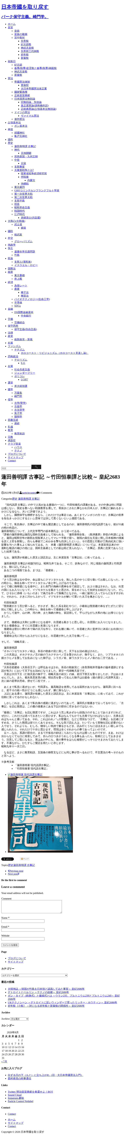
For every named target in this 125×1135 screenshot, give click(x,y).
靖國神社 (19, 132)
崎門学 (18, 396)
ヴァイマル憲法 (30, 115)
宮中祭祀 (19, 37)
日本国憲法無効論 (24, 98)
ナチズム (19, 349)
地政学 (12, 244)
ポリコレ (19, 376)
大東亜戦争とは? (24, 170)
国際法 (12, 268)
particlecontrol (29, 492)
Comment (6, 898)
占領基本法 (14, 122)
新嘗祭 (25, 58)
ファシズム (14, 346)
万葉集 (18, 392)
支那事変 (19, 166)
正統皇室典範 (22, 95)
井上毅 (18, 278)
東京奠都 (19, 275)
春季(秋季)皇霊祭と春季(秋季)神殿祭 (35, 68)
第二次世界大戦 (23, 197)
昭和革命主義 (22, 207)
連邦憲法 (19, 119)
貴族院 (25, 85)
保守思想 (13, 325)
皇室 (10, 27)
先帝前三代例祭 (30, 51)
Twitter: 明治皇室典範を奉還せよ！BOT (30, 1091)
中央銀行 (26, 315)
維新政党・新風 (23, 339)
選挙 (10, 382)
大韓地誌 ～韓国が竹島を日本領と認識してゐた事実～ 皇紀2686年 (46, 988)
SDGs (17, 305)
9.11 (23, 363)
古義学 (18, 406)
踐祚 (10, 139)
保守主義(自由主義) (25, 329)
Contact (12, 460)
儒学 (10, 399)
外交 (10, 238)
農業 (17, 289)
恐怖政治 (13, 356)
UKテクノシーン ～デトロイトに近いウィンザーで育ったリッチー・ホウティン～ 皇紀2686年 (62, 1002)
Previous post (16, 871)
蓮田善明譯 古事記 (25, 146)
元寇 (23, 163)
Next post (13, 873)
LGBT (24, 379)
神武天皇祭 (27, 47)
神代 (17, 149)
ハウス (18, 447)
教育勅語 (19, 433)
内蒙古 (31, 180)
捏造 (17, 204)
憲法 (10, 78)
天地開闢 (26, 153)
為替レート (20, 285)
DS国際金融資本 (23, 312)
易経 (17, 423)
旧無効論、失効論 (31, 102)
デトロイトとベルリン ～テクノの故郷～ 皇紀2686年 (38, 992)
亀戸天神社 (20, 136)
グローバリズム (23, 241)
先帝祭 (25, 41)
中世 (17, 160)
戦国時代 (19, 210)
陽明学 (18, 416)
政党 (10, 336)
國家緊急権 (20, 92)
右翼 (10, 342)
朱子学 (18, 413)
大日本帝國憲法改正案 (34, 88)
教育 (10, 430)
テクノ (18, 450)
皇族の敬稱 (20, 34)
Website (5, 935)
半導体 (18, 302)
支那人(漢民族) (23, 261)
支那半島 (19, 200)
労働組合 (19, 322)
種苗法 (25, 295)
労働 (10, 319)
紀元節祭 (26, 44)
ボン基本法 (20, 126)
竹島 (17, 255)
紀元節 (18, 64)
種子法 (25, 292)
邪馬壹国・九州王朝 (26, 156)
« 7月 (4, 1061)
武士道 (18, 224)
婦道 (23, 227)
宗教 (10, 437)
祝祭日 (12, 61)
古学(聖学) (20, 403)
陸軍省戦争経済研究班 (34, 173)
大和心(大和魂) (16, 221)
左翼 (10, 366)
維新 (10, 272)
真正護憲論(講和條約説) (35, 105)
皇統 (17, 30)
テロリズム (20, 359)
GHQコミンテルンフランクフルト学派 (36, 190)
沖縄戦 (25, 183)
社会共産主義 (22, 369)
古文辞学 (19, 409)
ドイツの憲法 (22, 112)
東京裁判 (19, 187)
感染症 (12, 440)
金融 (10, 308)
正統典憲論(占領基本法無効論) (38, 109)
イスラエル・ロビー (26, 265)
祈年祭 (25, 54)
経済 (10, 282)
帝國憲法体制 (22, 81)
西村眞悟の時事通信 (19, 1078)
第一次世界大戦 (23, 193)
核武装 (18, 234)
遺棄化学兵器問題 (24, 251)
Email (4, 926)
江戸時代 (19, 214)
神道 (10, 129)
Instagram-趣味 (16, 1098)
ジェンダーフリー (24, 373)
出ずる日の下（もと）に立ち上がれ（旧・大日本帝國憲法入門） (45, 1075)
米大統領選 (20, 386)
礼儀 (10, 426)
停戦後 (25, 176)
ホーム (12, 24)
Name (4, 917)
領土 (10, 248)
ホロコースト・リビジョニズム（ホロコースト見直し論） (55, 353)
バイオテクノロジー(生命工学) (32, 299)
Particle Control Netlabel (20, 1101)
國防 (10, 231)
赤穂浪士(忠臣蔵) (31, 217)
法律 (10, 332)
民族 (10, 258)
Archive (5, 1018)
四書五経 (13, 420)
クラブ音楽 (14, 443)
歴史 (10, 143)
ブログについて (17, 454)
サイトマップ (15, 457)
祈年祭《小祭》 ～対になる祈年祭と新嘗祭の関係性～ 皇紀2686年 (46, 1005)
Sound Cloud (14, 1095)
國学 (10, 389)
